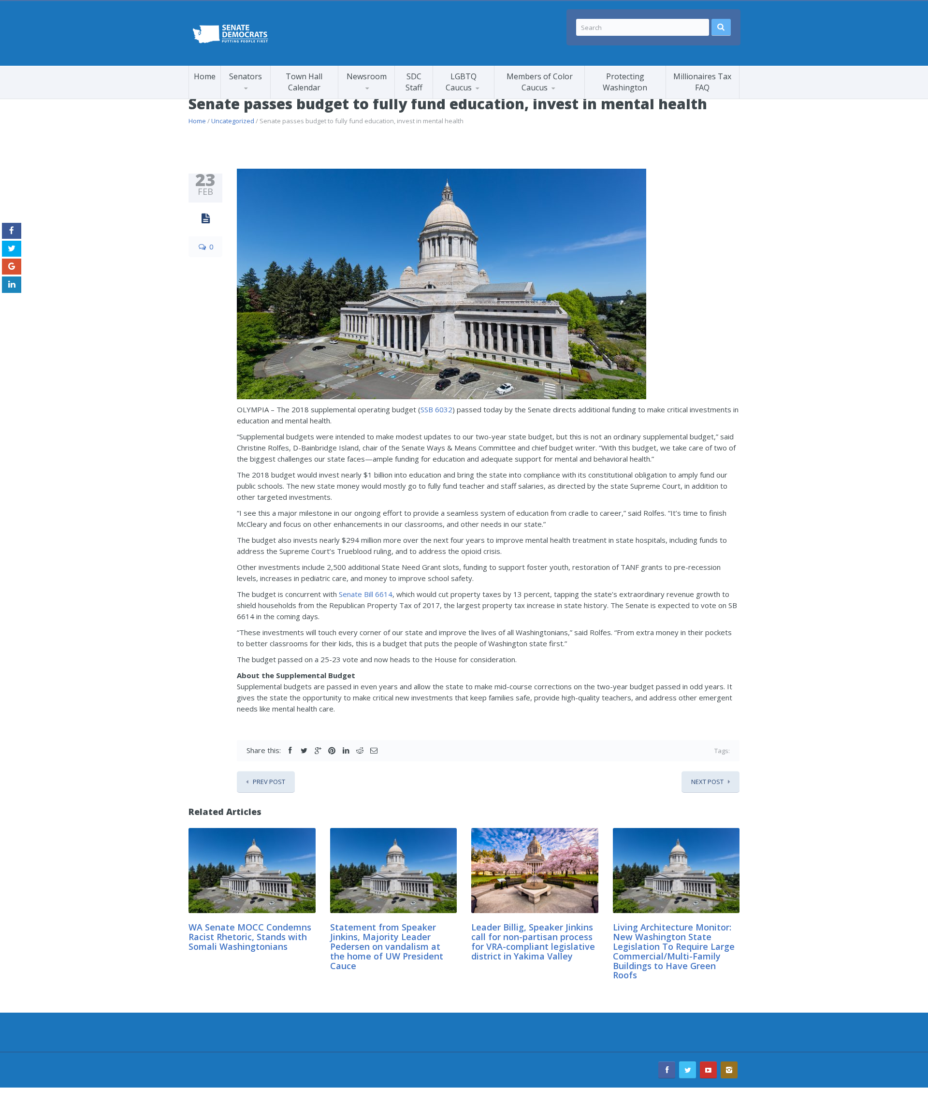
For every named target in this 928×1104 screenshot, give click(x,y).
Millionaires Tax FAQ (702, 82)
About (542, 96)
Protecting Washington (625, 82)
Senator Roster (256, 98)
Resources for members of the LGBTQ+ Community (479, 96)
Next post (707, 781)
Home (205, 76)
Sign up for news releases (382, 94)
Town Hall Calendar (304, 82)
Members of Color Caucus (540, 82)
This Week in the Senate (375, 98)
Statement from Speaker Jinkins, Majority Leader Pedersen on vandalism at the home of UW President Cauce (386, 946)
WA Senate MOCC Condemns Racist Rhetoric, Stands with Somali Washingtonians (249, 936)
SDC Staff (414, 82)
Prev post (269, 781)
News (452, 98)
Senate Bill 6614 (365, 594)
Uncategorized (232, 120)
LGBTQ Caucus (461, 82)
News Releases (384, 96)
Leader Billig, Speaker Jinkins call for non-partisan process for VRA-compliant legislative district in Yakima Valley (533, 941)
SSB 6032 (436, 409)
